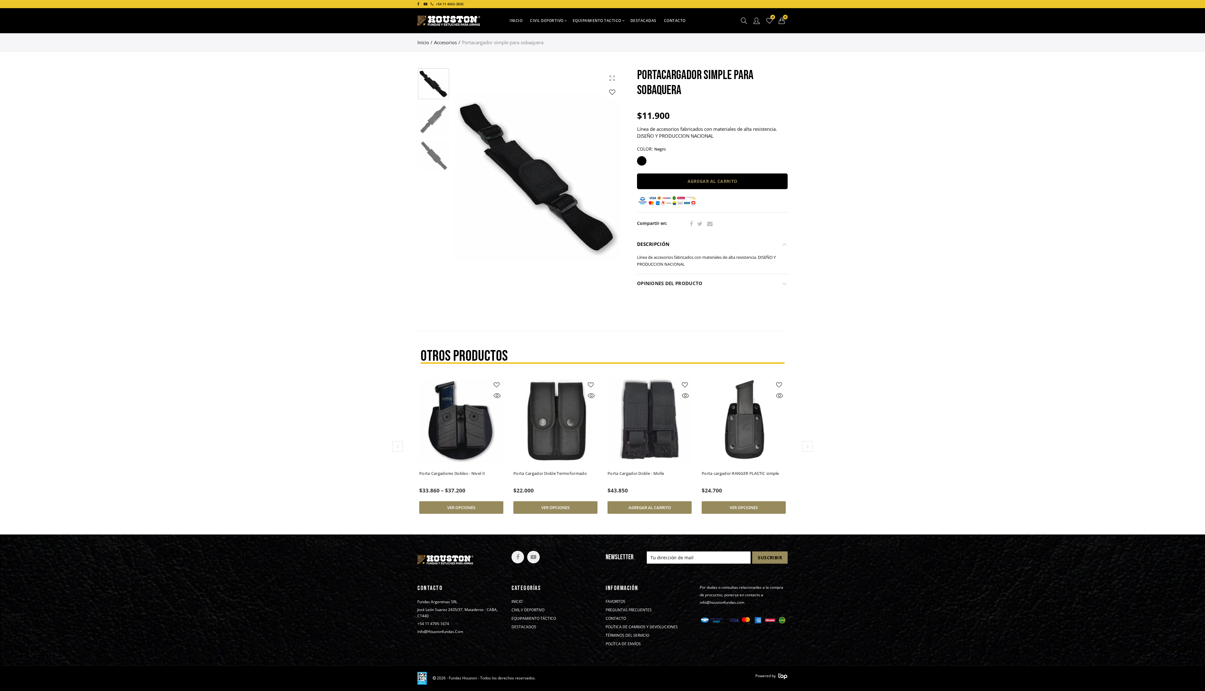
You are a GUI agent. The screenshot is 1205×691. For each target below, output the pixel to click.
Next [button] (606, 176)
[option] (538, 176)
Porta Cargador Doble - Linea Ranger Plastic (737, 476)
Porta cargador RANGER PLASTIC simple (646, 473)
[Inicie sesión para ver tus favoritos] (612, 92)
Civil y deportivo (527, 610)
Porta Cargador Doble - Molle (541, 473)
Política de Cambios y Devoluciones (642, 627)
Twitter (700, 224)
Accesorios (445, 42)
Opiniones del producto (669, 283)
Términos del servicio (627, 635)
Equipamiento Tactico (597, 20)
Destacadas (643, 20)
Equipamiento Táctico (533, 618)
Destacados (523, 627)
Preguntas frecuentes (629, 610)
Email (710, 224)
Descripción (653, 244)
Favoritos (615, 601)
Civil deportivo (547, 20)
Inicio (516, 20)
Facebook (691, 224)
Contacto (675, 20)
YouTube (533, 557)
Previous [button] (469, 176)
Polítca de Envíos (623, 643)
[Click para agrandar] (612, 78)
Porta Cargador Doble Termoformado (456, 473)
